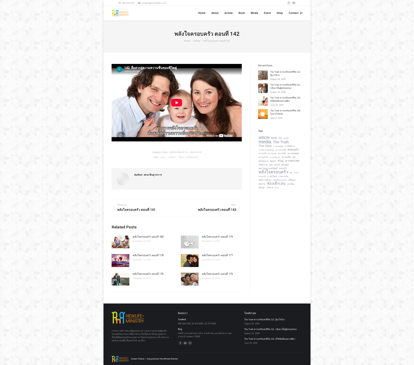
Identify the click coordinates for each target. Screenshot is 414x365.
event (285, 138)
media (162, 157)
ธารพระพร (292, 160)
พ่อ (291, 173)
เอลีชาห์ (269, 188)
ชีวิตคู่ (181, 157)
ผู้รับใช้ (277, 165)
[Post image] (120, 242)
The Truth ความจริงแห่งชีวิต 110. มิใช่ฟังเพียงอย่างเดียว (285, 99)
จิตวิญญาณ (263, 161)
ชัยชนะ (273, 161)
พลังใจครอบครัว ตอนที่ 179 (217, 236)
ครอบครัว (293, 149)
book (274, 137)
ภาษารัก (262, 176)
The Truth (281, 142)
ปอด (271, 165)
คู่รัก (294, 157)
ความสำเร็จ (263, 157)
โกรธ (277, 188)
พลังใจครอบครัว (192, 157)
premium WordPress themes (164, 359)
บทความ (263, 164)
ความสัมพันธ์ (293, 153)
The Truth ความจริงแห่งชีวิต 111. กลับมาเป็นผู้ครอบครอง (285, 86)
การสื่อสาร (172, 157)
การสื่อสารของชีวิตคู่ (266, 150)
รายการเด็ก (283, 176)
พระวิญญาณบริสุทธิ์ (268, 168)
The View (265, 146)
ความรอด (272, 153)
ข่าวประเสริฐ (281, 150)
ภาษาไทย (272, 176)
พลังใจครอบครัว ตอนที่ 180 (148, 236)
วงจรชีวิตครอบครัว (279, 180)
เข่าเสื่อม (290, 184)
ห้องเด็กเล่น (276, 183)
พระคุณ (285, 164)
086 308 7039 (128, 3)
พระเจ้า (283, 168)
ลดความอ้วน (265, 180)
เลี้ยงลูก (262, 188)
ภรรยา (296, 173)
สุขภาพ (262, 184)
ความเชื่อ (286, 157)
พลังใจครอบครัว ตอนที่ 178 (148, 255)
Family (165, 152)
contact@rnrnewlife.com (154, 3)
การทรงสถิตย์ (278, 146)
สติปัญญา (292, 180)
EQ (280, 138)
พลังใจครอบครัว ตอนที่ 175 (217, 273)
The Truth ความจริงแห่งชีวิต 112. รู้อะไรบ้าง (285, 73)
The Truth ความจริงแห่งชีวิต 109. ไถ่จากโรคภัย (285, 112)
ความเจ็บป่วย (275, 157)
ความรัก (282, 153)
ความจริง (263, 153)
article (264, 137)
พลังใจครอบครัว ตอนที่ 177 (217, 255)
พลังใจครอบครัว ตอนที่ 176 (148, 273)
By (178, 152)
